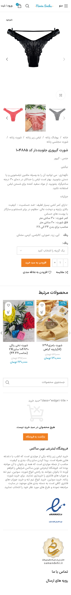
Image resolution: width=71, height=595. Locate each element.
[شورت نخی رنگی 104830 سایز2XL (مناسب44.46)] (19, 321)
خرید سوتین (55, 480)
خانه (65, 138)
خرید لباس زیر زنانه (57, 456)
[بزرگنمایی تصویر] (60, 95)
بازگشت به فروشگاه (35, 437)
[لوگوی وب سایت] (44, 6)
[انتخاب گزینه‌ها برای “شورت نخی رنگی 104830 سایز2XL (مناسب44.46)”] (8, 312)
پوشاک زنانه (52, 138)
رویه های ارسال (57, 580)
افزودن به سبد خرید (35, 263)
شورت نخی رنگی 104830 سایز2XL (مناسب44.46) (19, 349)
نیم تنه (30, 480)
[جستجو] (27, 6)
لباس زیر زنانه (33, 138)
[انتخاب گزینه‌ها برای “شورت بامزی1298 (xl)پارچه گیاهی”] (41, 312)
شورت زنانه (15, 138)
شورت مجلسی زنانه (57, 142)
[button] (64, 59)
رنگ (65, 243)
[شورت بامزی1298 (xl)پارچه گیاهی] (52, 321)
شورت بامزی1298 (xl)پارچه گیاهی (52, 347)
